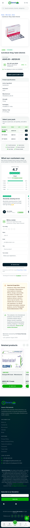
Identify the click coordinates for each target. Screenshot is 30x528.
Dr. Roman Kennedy (21, 333)
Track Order (4, 449)
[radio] (4, 229)
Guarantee (4, 446)
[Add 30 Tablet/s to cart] (26, 139)
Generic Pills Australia (18, 511)
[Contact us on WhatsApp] (26, 518)
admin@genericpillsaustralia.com (19, 485)
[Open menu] (3, 2)
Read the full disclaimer (18, 484)
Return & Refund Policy (7, 441)
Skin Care (8, 14)
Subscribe (15, 499)
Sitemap (3, 429)
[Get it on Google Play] (9, 505)
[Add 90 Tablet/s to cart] (26, 131)
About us (3, 422)
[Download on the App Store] (21, 505)
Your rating (5, 226)
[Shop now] (15, 522)
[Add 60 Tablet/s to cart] (26, 135)
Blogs (2, 432)
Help (27, 2)
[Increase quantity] (22, 131)
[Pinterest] (18, 516)
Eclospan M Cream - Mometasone (12, 374)
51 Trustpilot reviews (17, 177)
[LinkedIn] (22, 516)
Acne (13, 14)
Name (4, 232)
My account (4, 427)
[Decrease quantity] (19, 131)
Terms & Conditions (6, 444)
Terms (25, 270)
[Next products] (27, 345)
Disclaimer (4, 451)
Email (4, 239)
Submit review (16, 264)
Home (2, 14)
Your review (5, 252)
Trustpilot (18, 275)
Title (4, 246)
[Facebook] (12, 516)
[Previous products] (24, 345)
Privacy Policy (20, 270)
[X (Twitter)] (15, 516)
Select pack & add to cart (16, 74)
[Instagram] (25, 516)
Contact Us (4, 424)
